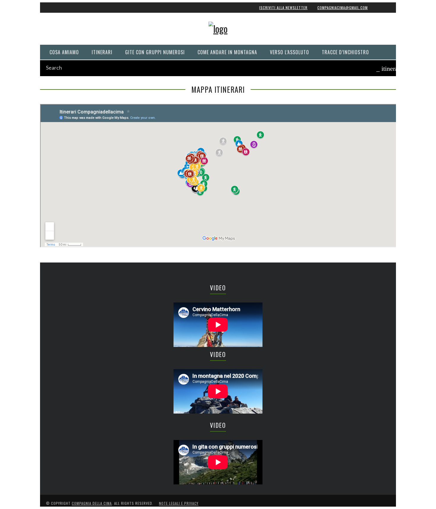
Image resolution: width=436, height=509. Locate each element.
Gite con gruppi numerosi (75, 135)
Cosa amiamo (62, 110)
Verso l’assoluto (66, 159)
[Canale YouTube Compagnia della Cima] (215, 79)
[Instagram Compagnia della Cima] (215, 67)
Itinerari (57, 122)
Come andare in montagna (75, 147)
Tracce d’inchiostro (70, 171)
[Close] (49, 11)
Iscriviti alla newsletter (75, 42)
